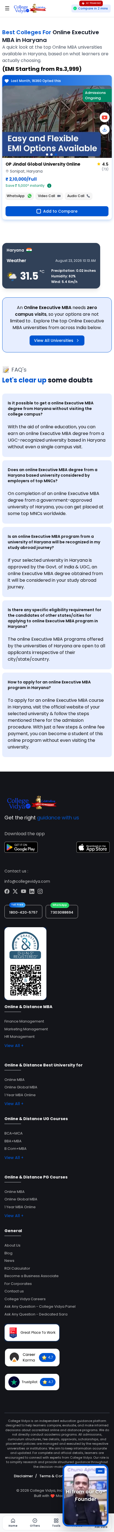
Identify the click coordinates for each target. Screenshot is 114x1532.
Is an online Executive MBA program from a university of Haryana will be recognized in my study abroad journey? (54, 542)
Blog (8, 1253)
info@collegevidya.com (27, 881)
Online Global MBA (20, 1087)
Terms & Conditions (57, 1476)
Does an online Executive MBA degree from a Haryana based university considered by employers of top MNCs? (52, 475)
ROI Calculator (17, 1268)
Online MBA (14, 1079)
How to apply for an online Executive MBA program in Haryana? (49, 684)
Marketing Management (26, 1029)
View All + (14, 1045)
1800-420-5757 (23, 912)
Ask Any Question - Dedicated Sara (36, 1314)
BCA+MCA (13, 1133)
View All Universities (53, 340)
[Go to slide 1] (47, 154)
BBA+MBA (13, 1141)
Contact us (14, 1291)
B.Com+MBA (15, 1148)
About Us (12, 1245)
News (9, 1260)
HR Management (19, 1036)
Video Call (46, 195)
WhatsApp (16, 195)
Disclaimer (23, 1476)
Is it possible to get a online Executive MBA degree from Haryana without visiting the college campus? (51, 408)
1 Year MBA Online (20, 1095)
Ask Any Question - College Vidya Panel (40, 1306)
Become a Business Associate (31, 1276)
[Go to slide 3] (56, 154)
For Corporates (18, 1283)
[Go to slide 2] (51, 154)
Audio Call (75, 195)
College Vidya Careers (25, 1299)
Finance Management (24, 1021)
